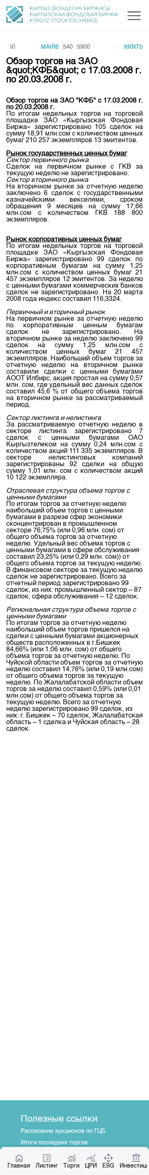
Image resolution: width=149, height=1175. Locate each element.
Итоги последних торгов (54, 1143)
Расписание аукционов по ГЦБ (63, 1131)
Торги (71, 1166)
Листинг (47, 1166)
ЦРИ (91, 1166)
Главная (18, 1166)
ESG (108, 1166)
